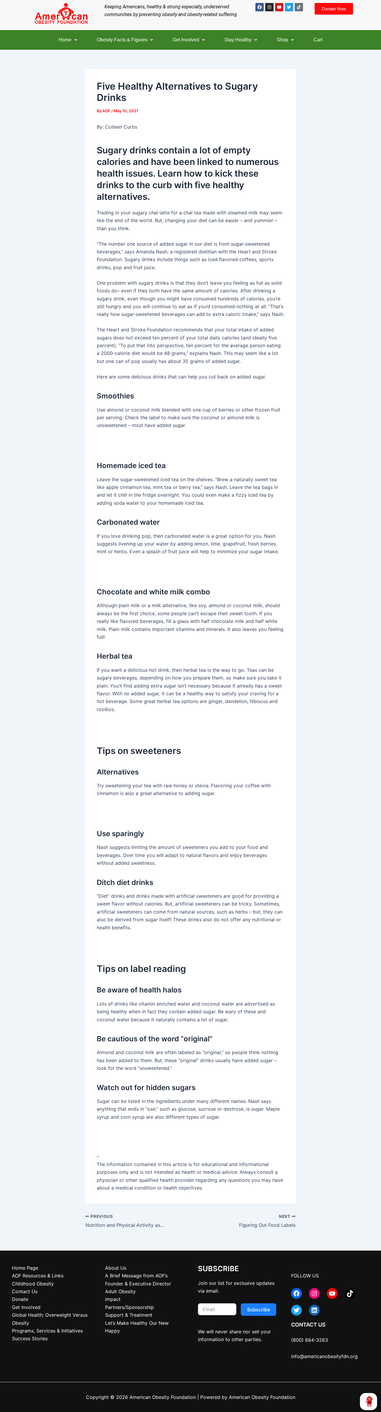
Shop (282, 39)
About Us (115, 1268)
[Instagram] (314, 1293)
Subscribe (258, 1310)
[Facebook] (296, 1293)
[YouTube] (332, 1293)
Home (65, 39)
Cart (317, 39)
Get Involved (186, 39)
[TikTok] (350, 1293)
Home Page (25, 1268)
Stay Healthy (238, 39)
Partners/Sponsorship (129, 1307)
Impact (113, 1299)
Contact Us (25, 1291)
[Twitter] (296, 1310)
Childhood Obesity (33, 1284)
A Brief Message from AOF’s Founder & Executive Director (138, 1279)
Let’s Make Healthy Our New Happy (137, 1327)
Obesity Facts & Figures (122, 39)
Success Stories (30, 1338)
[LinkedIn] (314, 1310)
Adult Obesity (120, 1291)
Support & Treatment (128, 1315)
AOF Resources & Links (37, 1276)
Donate (20, 1299)
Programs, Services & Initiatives (47, 1331)
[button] (68, 40)
